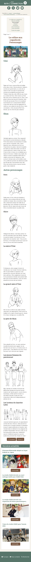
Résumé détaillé (15, 21)
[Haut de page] (28, 559)
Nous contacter (15, 557)
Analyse (15, 24)
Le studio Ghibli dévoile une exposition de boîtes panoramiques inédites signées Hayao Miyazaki (14, 501)
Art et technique (15, 26)
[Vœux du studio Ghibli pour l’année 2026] (15, 534)
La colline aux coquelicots (15, 19)
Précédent (12, 439)
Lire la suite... (15, 470)
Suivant (20, 439)
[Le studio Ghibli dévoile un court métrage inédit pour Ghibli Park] (15, 485)
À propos (5, 557)
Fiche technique (15, 28)
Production (15, 25)
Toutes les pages (15, 30)
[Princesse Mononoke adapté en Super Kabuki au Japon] (15, 461)
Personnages (15, 22)
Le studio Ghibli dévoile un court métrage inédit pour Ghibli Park (13, 476)
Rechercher (26, 557)
